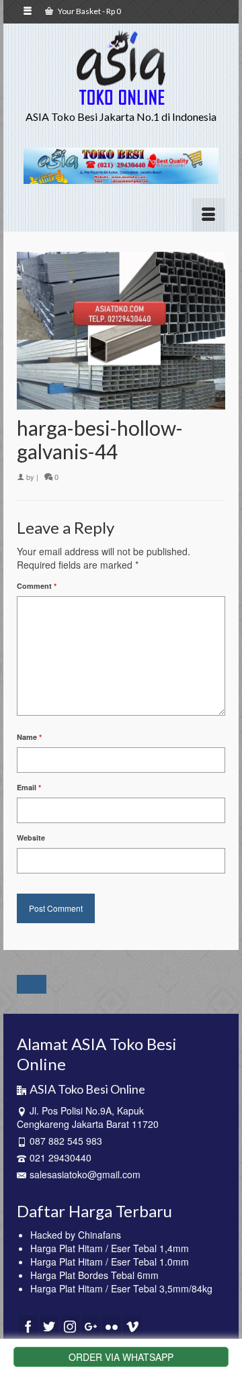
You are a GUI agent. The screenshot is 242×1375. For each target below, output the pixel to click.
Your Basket (88, 11)
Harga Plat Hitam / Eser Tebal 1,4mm (109, 1248)
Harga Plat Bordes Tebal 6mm (94, 1275)
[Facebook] (28, 1326)
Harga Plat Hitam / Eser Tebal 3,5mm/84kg (121, 1288)
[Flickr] (111, 1326)
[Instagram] (70, 1326)
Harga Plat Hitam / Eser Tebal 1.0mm (109, 1261)
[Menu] (208, 215)
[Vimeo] (132, 1326)
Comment (36, 586)
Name (29, 737)
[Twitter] (49, 1326)
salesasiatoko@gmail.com (85, 1174)
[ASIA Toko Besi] (121, 68)
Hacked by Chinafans (75, 1234)
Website (31, 838)
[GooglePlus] (90, 1326)
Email (29, 787)
